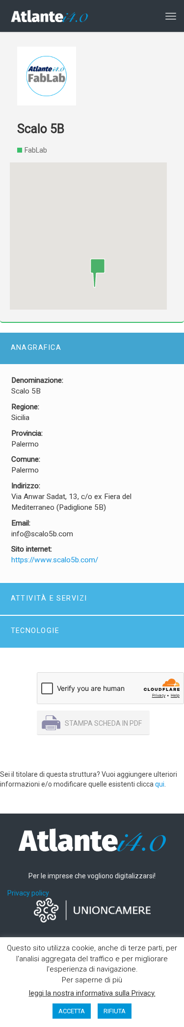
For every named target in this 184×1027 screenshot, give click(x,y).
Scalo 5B (40, 129)
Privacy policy (28, 893)
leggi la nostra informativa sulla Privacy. (92, 993)
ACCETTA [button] (71, 1011)
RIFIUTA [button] (115, 1011)
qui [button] (159, 784)
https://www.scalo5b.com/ (54, 559)
